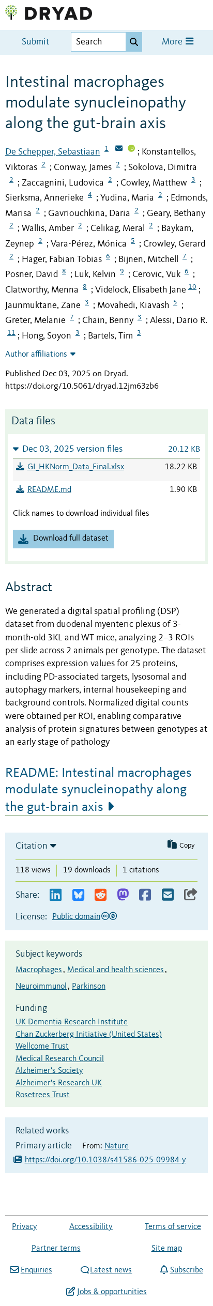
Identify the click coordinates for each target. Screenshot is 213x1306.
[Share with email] (168, 895)
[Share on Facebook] (145, 895)
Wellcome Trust (42, 1046)
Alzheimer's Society (49, 1071)
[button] (106, 448)
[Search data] (134, 42)
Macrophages (39, 970)
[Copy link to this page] (190, 895)
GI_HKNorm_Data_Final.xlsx (75, 467)
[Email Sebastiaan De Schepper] (119, 149)
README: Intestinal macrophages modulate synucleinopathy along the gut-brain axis (98, 790)
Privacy (24, 1227)
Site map (166, 1248)
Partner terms (56, 1248)
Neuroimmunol (41, 986)
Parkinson (88, 986)
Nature (116, 1146)
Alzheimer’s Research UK (59, 1083)
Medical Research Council (60, 1059)
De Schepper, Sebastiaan (52, 152)
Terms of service (173, 1227)
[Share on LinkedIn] (56, 895)
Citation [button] (32, 846)
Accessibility (91, 1227)
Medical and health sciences (115, 970)
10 (192, 286)
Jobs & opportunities (111, 1292)
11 (11, 332)
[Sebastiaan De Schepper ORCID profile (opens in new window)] (131, 149)
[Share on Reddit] (100, 895)
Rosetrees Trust (43, 1095)
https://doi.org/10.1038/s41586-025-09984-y (105, 1160)
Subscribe (186, 1270)
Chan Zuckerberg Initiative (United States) (89, 1035)
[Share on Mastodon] (123, 895)
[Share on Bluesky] (78, 895)
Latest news (111, 1270)
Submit (35, 42)
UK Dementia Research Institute (72, 1022)
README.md (49, 490)
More (173, 42)
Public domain (76, 917)
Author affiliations (36, 354)
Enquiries (36, 1270)
